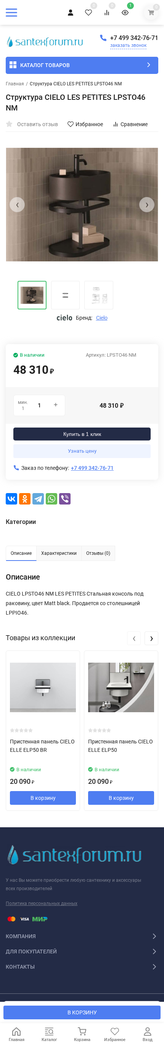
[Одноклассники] (25, 499)
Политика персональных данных (41, 903)
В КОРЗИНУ (82, 1012)
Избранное (89, 124)
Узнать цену (82, 451)
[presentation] (17, 204)
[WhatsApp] (51, 499)
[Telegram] (38, 499)
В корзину (43, 798)
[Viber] (65, 499)
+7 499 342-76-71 (134, 38)
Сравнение (134, 124)
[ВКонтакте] (11, 499)
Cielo (102, 317)
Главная (15, 84)
